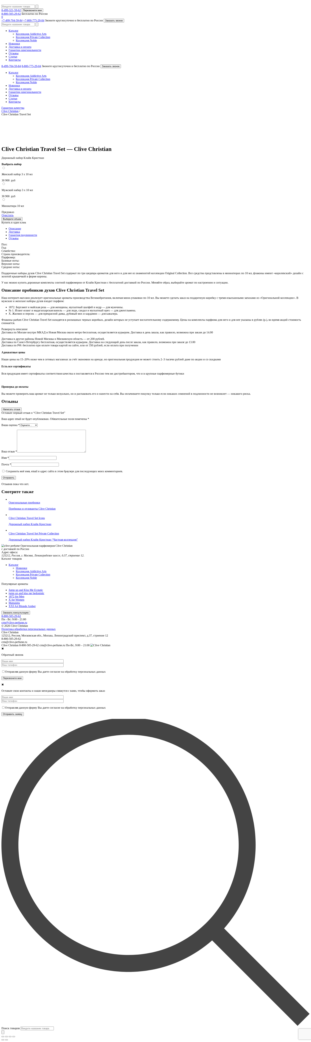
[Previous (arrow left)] (2, 1039)
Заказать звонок (114, 20)
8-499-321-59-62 (11, 10)
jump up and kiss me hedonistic (26, 593)
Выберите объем (12, 219)
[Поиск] (2, 1032)
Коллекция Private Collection (33, 37)
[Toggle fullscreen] (10, 1036)
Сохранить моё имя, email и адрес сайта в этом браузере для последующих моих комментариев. (64, 471)
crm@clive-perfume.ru (14, 622)
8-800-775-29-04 (31, 66)
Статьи (13, 56)
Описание (15, 228)
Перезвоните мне (32, 10)
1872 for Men (16, 596)
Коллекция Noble (26, 40)
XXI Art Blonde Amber (22, 606)
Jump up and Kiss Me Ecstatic (26, 590)
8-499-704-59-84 (11, 66)
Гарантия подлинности (23, 235)
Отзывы (14, 53)
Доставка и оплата (20, 46)
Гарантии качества (12, 107)
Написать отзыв (11, 409)
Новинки (14, 43)
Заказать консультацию (16, 612)
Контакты (15, 59)
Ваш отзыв (9, 451)
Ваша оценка (10, 425)
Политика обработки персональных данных (28, 629)
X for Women (16, 599)
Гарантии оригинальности (25, 50)
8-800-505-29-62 (11, 13)
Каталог (14, 30)
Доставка (14, 231)
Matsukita (14, 602)
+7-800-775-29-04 (33, 20)
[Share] (6, 1036)
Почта (6, 464)
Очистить (7, 215)
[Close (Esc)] (2, 1036)
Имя (5, 457)
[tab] (159, 228)
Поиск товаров (10, 1028)
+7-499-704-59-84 (11, 20)
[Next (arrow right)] (6, 1039)
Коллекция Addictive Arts (31, 33)
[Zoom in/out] (13, 1036)
